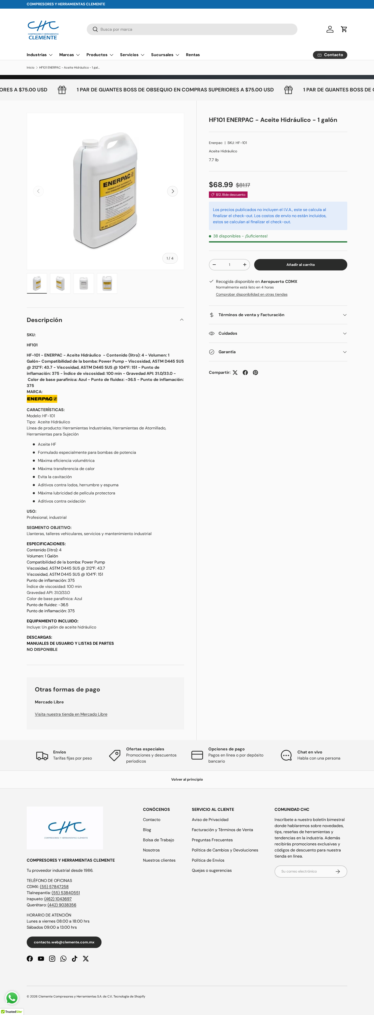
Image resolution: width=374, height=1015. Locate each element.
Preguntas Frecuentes (212, 840)
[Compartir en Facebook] (245, 372)
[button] (344, 29)
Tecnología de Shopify (129, 996)
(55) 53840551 (66, 892)
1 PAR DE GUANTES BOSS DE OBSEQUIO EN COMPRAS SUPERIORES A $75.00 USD (192, 89)
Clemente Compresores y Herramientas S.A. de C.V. (75, 996)
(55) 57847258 (54, 886)
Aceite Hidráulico (223, 151)
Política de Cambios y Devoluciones (225, 850)
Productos (97, 54)
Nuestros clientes (159, 860)
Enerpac (216, 142)
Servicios (129, 54)
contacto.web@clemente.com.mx (64, 942)
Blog (147, 829)
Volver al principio (187, 779)
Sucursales (162, 54)
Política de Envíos (208, 860)
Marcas (66, 54)
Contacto (151, 819)
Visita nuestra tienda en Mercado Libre (71, 714)
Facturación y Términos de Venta (222, 829)
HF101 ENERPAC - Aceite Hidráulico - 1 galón (69, 67)
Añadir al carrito (300, 264)
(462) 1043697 (58, 898)
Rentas (193, 54)
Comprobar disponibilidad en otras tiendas (251, 294)
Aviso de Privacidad (210, 819)
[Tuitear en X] (235, 372)
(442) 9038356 (62, 905)
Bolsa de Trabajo (158, 840)
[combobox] (192, 29)
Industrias (37, 54)
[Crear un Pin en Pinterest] (255, 372)
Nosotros (151, 850)
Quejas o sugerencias (212, 870)
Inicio (30, 67)
